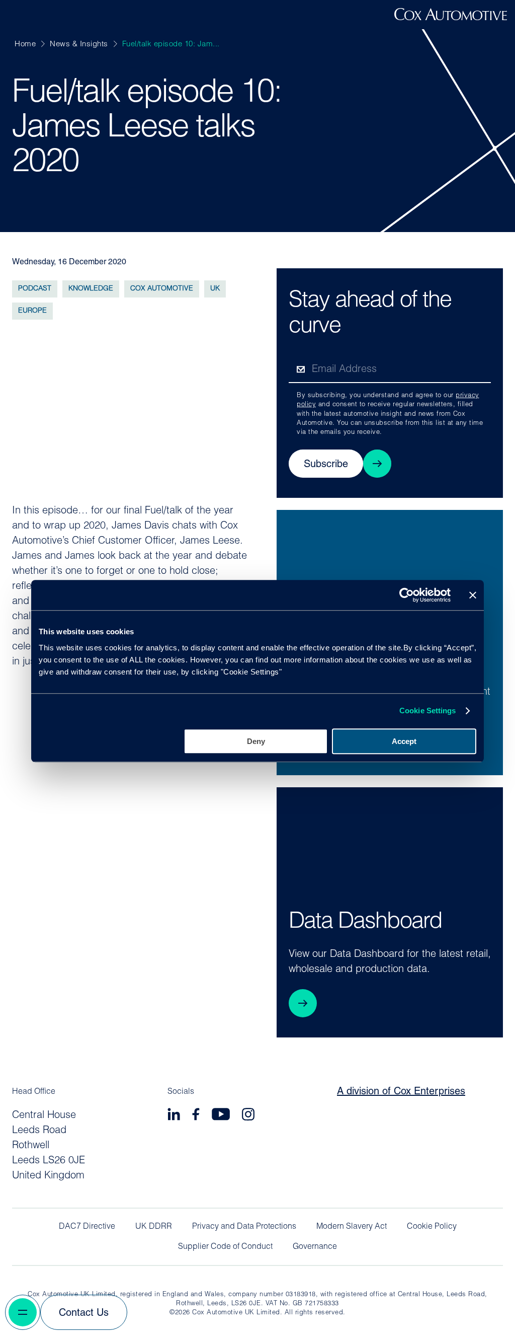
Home (25, 44)
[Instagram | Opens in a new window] (248, 1116)
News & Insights (79, 44)
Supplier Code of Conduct (225, 1247)
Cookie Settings (427, 710)
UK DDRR (153, 1227)
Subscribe (326, 465)
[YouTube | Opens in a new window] (221, 1116)
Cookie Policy (432, 1227)
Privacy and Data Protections (244, 1227)
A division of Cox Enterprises (401, 1092)
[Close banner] (472, 595)
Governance (315, 1247)
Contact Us (84, 1313)
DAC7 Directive (87, 1227)
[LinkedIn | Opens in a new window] (173, 1116)
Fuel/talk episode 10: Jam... (171, 44)
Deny (256, 741)
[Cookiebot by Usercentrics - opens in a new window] (407, 595)
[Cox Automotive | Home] (450, 18)
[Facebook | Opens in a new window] (196, 1116)
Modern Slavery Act (351, 1227)
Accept (404, 741)
